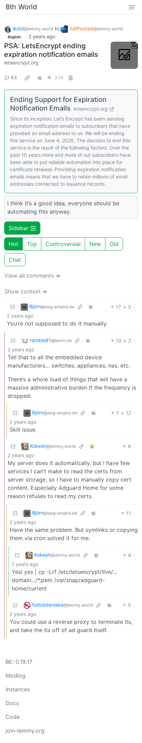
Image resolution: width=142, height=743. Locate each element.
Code (13, 716)
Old (114, 243)
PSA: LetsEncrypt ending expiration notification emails (51, 50)
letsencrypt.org (21, 62)
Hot (13, 243)
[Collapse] (12, 306)
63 (14, 77)
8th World (21, 7)
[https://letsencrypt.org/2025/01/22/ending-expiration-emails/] (124, 55)
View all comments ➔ (32, 275)
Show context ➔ (25, 291)
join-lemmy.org (25, 730)
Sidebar (19, 228)
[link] (27, 77)
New (95, 243)
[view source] (70, 77)
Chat (15, 259)
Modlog (16, 675)
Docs (12, 703)
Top (32, 243)
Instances (18, 689)
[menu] (131, 7)
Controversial (63, 243)
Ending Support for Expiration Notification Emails (58, 103)
